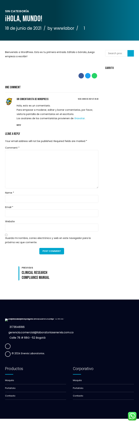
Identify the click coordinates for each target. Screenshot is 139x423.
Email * (9, 207)
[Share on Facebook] (81, 75)
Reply (19, 125)
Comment (12, 147)
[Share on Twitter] (88, 75)
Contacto (10, 395)
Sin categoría (17, 11)
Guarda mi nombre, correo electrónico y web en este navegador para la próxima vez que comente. (48, 240)
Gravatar (79, 118)
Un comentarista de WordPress (32, 99)
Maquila (9, 380)
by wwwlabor (60, 28)
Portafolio (10, 388)
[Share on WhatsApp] (94, 75)
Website (10, 221)
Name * (9, 192)
